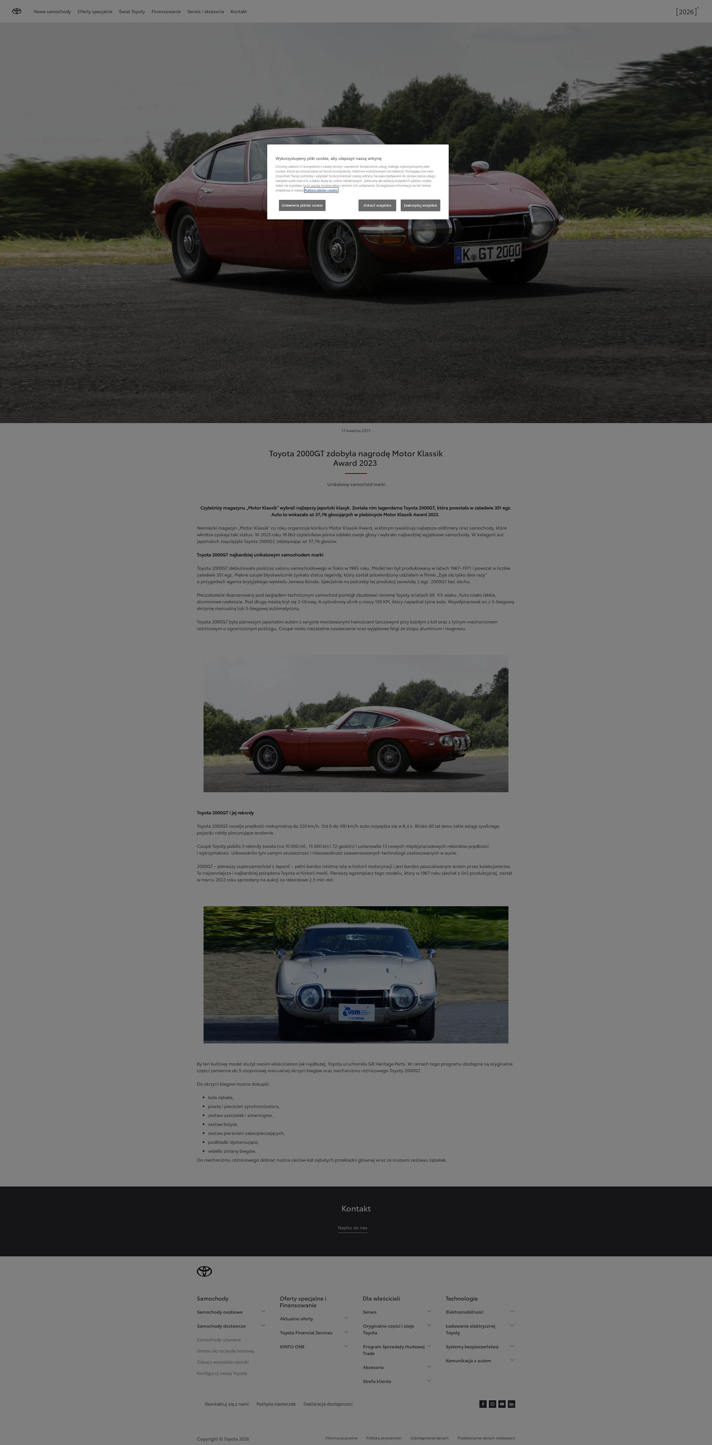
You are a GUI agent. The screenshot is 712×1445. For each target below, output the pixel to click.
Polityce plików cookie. (321, 190)
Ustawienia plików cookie (302, 205)
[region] (358, 181)
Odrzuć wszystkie (377, 205)
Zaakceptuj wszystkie (420, 205)
